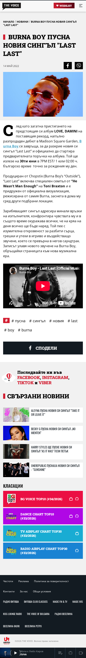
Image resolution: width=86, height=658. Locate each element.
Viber (45, 382)
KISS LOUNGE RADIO (12, 614)
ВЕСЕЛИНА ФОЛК (11, 626)
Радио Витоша (11, 601)
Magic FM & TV (60, 601)
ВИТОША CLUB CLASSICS (36, 601)
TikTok (25, 382)
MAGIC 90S (77, 601)
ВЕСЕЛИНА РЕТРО (33, 626)
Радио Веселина (63, 614)
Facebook (28, 377)
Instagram (55, 377)
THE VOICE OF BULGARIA (38, 614)
